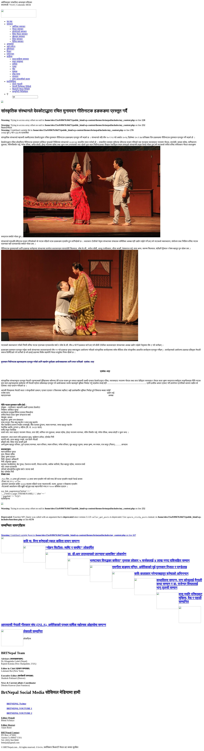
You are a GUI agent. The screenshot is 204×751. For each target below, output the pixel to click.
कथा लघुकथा (17, 61)
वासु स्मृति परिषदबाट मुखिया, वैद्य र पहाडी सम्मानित (190, 597)
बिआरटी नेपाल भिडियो (21, 89)
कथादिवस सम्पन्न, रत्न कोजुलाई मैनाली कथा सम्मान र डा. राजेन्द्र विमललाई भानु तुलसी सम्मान (179, 583)
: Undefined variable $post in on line (68, 535)
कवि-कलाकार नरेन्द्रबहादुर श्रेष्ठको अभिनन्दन (161, 573)
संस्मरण (15, 76)
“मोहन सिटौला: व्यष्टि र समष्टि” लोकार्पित (70, 547)
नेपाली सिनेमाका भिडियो (21, 86)
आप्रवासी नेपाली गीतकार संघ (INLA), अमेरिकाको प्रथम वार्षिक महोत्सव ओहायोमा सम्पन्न (53, 625)
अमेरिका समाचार (18, 26)
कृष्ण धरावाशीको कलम (21, 79)
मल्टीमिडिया (11, 81)
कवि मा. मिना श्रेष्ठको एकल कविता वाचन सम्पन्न (51, 541)
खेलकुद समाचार (18, 36)
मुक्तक (14, 71)
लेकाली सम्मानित (33, 631)
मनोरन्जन (10, 54)
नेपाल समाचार (17, 29)
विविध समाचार (17, 41)
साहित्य (9, 56)
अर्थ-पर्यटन (11, 46)
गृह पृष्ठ (9, 21)
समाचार (10, 24)
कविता (14, 64)
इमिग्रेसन (10, 49)
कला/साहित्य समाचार (20, 59)
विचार (9, 51)
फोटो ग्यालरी (17, 84)
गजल (14, 66)
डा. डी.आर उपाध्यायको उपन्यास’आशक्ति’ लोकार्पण (97, 554)
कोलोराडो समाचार (19, 31)
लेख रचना (16, 74)
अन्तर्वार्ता (10, 44)
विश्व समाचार (17, 39)
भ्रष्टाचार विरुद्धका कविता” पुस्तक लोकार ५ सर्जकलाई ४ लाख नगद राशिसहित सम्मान (140, 560)
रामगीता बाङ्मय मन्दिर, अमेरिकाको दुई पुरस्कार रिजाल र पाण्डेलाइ (149, 567)
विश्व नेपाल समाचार (20, 34)
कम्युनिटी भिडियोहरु (20, 91)
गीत (13, 69)
